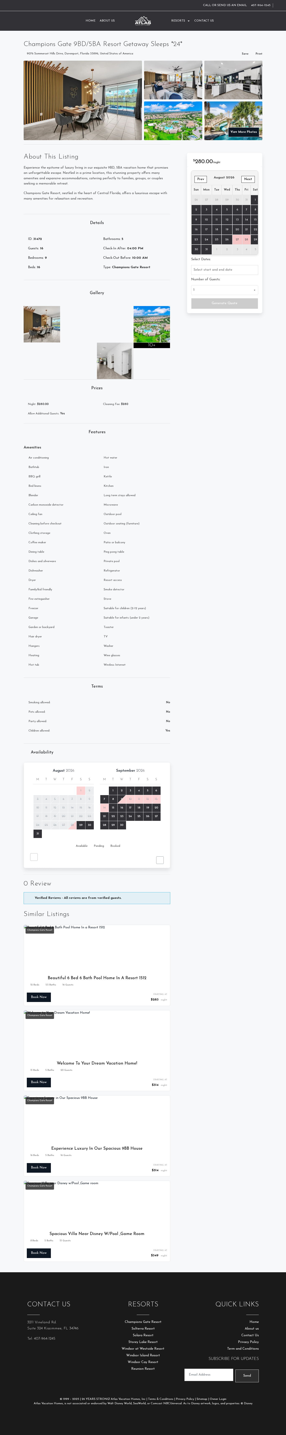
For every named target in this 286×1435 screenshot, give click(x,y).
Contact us (204, 20)
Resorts (178, 20)
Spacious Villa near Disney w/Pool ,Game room (96, 1234)
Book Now (39, 997)
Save (245, 53)
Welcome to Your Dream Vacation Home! (97, 1063)
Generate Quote (224, 303)
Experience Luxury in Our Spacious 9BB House (97, 1149)
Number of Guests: (205, 279)
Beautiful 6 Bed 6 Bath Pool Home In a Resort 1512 (97, 978)
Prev (200, 179)
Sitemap (202, 1399)
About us (107, 20)
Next (248, 179)
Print (259, 53)
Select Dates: (201, 259)
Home (90, 20)
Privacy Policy (185, 1399)
